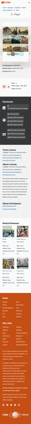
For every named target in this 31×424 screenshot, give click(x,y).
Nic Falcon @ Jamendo (9, 209)
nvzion (10, 394)
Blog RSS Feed (20, 341)
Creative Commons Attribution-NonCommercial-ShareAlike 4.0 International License (12, 157)
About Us (5, 341)
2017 (25, 85)
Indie (17, 302)
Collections (6, 336)
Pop (4, 313)
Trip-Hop (19, 313)
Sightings (19, 330)
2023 (21, 246)
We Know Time (7, 271)
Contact (5, 344)
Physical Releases (8, 307)
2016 (7, 277)
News (4, 333)
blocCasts (6, 327)
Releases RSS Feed (21, 344)
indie (17, 85)
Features (5, 330)
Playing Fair (20, 271)
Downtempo (20, 305)
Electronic (19, 310)
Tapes (4, 339)
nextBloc (18, 327)
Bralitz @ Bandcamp (9, 206)
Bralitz (4, 239)
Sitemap (18, 339)
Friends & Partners (21, 333)
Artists (5, 305)
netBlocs (18, 316)
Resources (19, 336)
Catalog (5, 302)
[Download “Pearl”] (8, 86)
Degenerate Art (21, 239)
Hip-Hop (5, 310)
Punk (17, 307)
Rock (4, 316)
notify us (17, 189)
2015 (21, 277)
